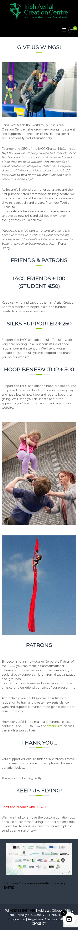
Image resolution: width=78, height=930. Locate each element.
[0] (71, 30)
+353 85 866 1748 (22, 910)
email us (53, 726)
